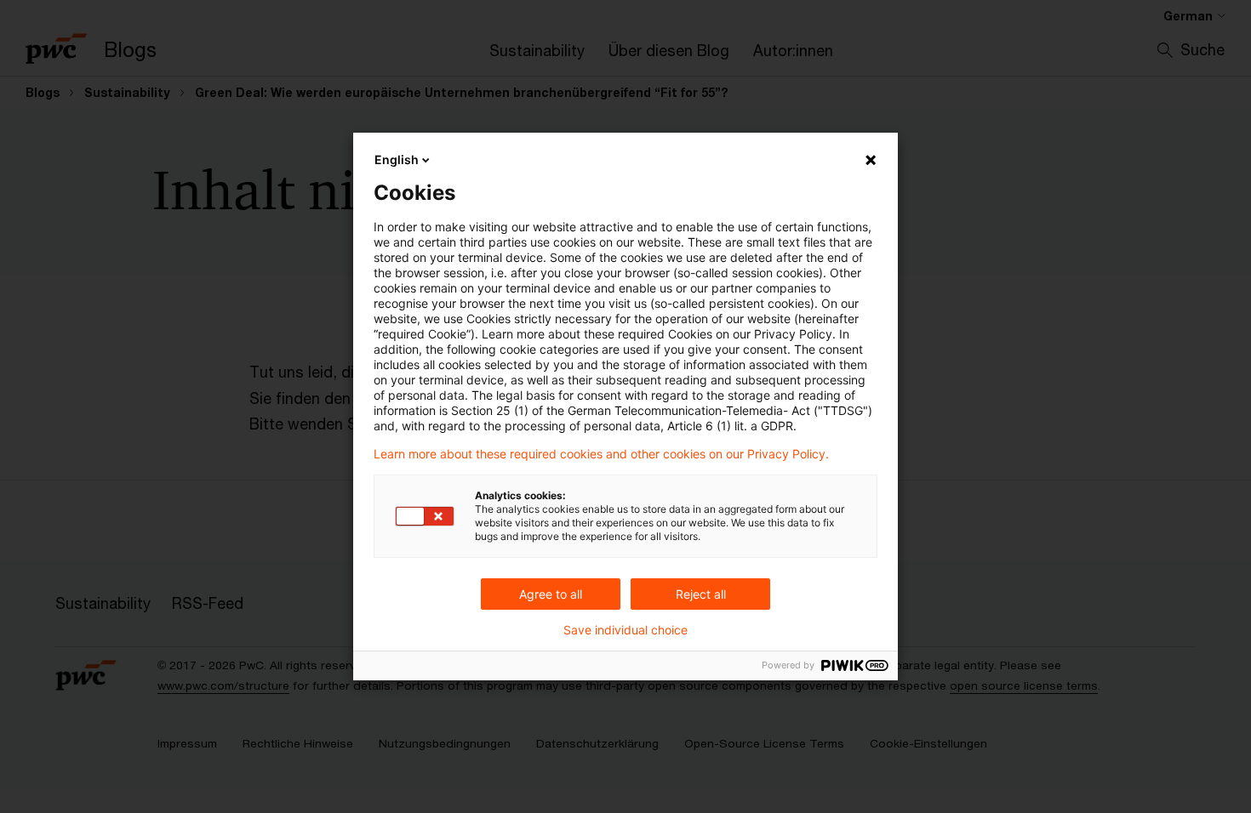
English (396, 159)
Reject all (701, 594)
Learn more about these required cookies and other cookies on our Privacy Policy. (601, 454)
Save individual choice (625, 630)
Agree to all (550, 594)
